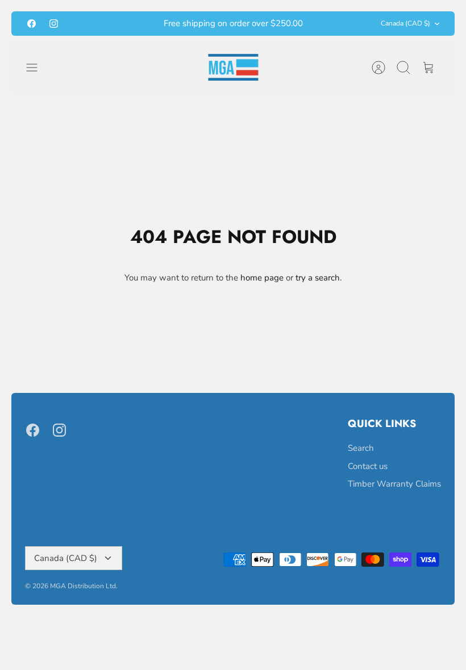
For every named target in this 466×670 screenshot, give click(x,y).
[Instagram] (54, 23)
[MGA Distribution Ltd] (233, 67)
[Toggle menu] (37, 67)
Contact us (368, 466)
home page (262, 277)
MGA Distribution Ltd (83, 586)
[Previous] (137, 23)
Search (361, 448)
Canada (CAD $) (405, 23)
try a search (318, 277)
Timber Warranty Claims (394, 483)
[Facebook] (31, 23)
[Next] (328, 23)
